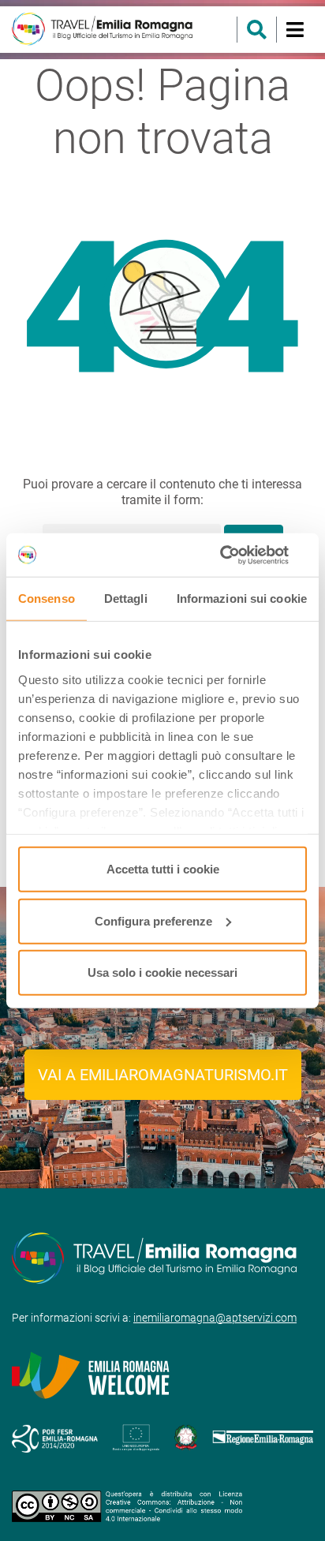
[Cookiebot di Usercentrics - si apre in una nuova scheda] (238, 554)
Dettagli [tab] (126, 598)
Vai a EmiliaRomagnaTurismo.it (163, 1074)
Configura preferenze (153, 920)
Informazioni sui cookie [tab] (242, 598)
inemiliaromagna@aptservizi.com (215, 1317)
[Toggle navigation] (294, 30)
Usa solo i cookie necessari (162, 972)
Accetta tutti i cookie (162, 869)
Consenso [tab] (46, 598)
